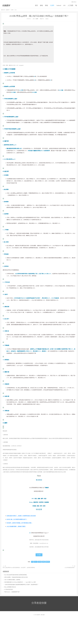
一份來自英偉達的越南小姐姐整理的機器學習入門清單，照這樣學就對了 (21, 584)
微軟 (43, 561)
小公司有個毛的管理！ (70, 567)
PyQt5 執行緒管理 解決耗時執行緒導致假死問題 (15, 574)
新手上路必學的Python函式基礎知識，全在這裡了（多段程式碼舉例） (19, 567)
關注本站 (74, 2)
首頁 (36, 5)
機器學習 (47, 561)
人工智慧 (70, 5)
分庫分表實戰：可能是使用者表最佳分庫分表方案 (16, 577)
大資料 (52, 5)
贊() (40, 554)
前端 (46, 5)
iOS (64, 5)
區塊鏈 (39, 561)
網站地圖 (42, 614)
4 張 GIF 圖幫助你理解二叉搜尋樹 (12, 579)
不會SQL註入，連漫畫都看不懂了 (12, 591)
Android (58, 5)
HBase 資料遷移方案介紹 (10, 587)
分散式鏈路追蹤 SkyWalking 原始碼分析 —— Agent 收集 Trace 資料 (20, 582)
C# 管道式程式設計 (8, 589)
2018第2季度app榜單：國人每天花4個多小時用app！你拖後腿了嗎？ (39, 16)
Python (35, 561)
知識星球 (6, 5)
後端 (41, 5)
